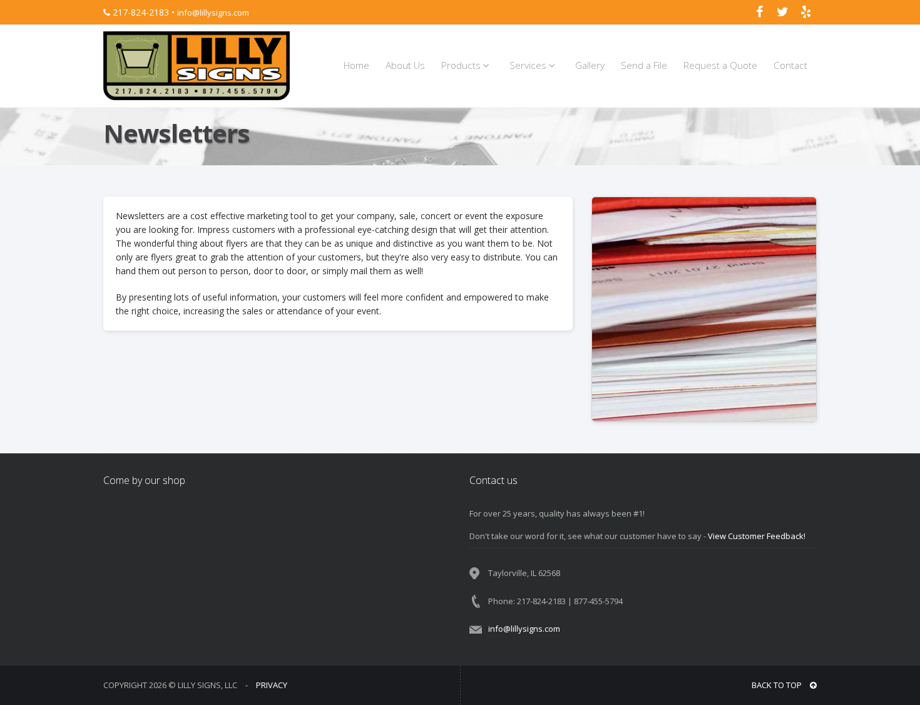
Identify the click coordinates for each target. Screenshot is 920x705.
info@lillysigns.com (213, 12)
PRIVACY (271, 685)
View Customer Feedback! (756, 536)
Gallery (590, 65)
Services (529, 65)
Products (462, 65)
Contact (790, 65)
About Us (405, 65)
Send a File (644, 65)
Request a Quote (720, 65)
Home (356, 65)
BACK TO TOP (778, 685)
